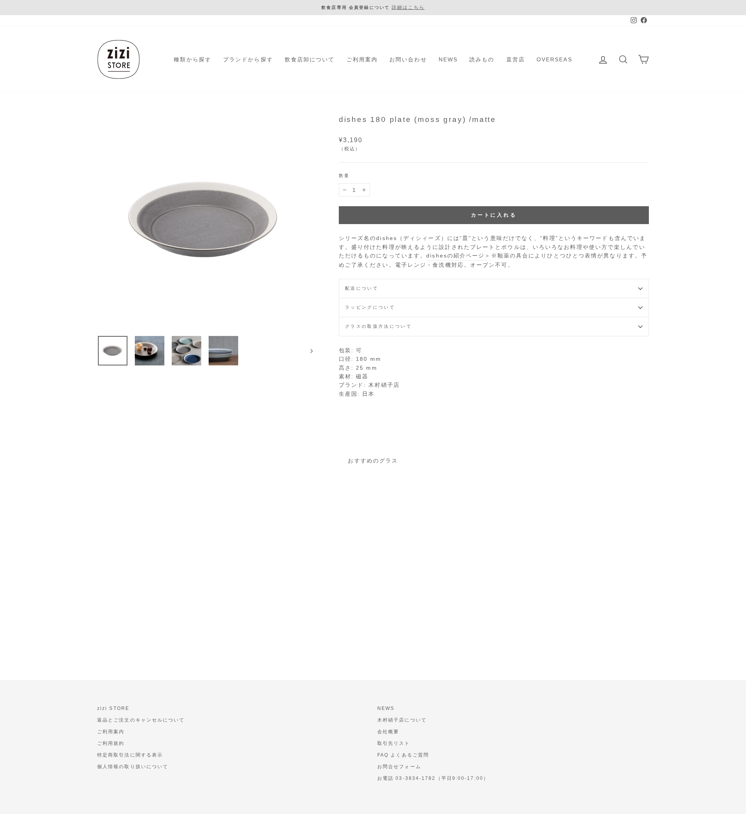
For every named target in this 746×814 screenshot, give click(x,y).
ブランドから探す (248, 59)
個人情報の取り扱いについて (132, 766)
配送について (361, 288)
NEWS (448, 59)
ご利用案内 (362, 59)
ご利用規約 (111, 743)
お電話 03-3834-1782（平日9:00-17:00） (433, 778)
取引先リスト (393, 743)
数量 (344, 175)
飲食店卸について (310, 59)
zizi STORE (113, 708)
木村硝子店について (402, 720)
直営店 (515, 59)
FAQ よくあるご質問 (403, 755)
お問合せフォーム (399, 766)
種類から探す (192, 59)
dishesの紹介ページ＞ (458, 255)
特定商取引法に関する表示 (130, 755)
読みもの (481, 59)
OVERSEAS (554, 59)
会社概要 (388, 731)
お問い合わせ (408, 59)
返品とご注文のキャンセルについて (141, 720)
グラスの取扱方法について (378, 326)
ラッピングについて (370, 307)
